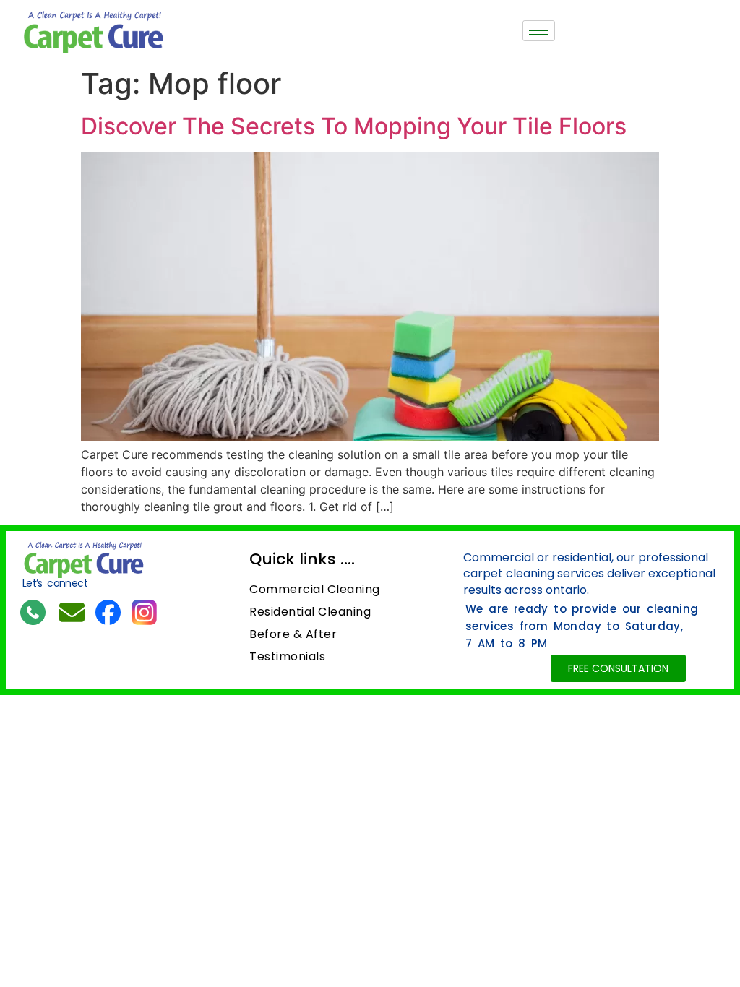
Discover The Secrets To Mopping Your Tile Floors (354, 126)
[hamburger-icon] (538, 30)
